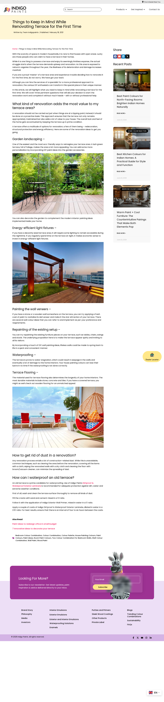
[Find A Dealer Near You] (143, 2)
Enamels (54, 627)
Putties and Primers (101, 610)
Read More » (121, 113)
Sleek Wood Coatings (102, 614)
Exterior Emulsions (58, 614)
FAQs (129, 624)
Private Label (98, 622)
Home (14, 49)
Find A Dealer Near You (152, 2)
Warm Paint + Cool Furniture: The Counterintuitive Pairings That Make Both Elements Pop (131, 219)
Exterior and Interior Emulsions (64, 619)
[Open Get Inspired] (144, 9)
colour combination (52, 535)
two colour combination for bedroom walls (71, 538)
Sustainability (133, 620)
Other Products (99, 618)
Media (24, 618)
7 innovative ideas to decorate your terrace (33, 528)
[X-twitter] (138, 638)
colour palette (68, 535)
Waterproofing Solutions (62, 623)
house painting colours (85, 535)
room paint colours (42, 538)
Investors (25, 622)
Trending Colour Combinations (135, 615)
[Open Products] (126, 9)
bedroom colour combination (28, 535)
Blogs (130, 610)
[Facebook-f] (133, 638)
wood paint (42, 540)
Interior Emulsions (58, 610)
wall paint (32, 540)
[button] (115, 57)
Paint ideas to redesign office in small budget (34, 524)
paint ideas (28, 538)
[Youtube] (142, 638)
